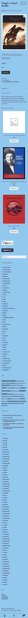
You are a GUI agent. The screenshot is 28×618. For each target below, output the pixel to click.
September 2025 (6, 463)
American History (6, 267)
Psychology (5, 342)
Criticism (5, 285)
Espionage (8, 387)
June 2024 (5, 497)
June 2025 (5, 470)
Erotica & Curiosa (6, 292)
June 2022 (5, 552)
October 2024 (6, 488)
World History (6, 370)
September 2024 (6, 490)
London (3, 396)
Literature (10, 394)
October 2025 (6, 461)
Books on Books (6, 278)
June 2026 (5, 442)
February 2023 (6, 534)
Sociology (5, 354)
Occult (4, 331)
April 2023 (5, 529)
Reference (5, 344)
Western (5, 365)
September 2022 (6, 545)
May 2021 (5, 582)
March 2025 (5, 477)
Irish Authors (13, 390)
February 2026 (6, 452)
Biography (5, 276)
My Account (4, 615)
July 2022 (5, 550)
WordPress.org (5, 598)
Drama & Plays (6, 287)
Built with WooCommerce (15, 610)
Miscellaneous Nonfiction (8, 317)
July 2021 (5, 577)
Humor (4, 301)
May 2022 (5, 554)
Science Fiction (6, 351)
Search (14, 615)
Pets (4, 333)
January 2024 (6, 509)
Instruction (5, 303)
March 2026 (5, 449)
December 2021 (6, 566)
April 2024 (5, 502)
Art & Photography (7, 271)
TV (5, 405)
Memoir (6, 396)
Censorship (13, 385)
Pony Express (16, 81)
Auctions (3, 383)
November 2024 (6, 486)
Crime (4, 387)
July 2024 (5, 495)
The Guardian (15, 403)
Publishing (22, 398)
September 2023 (6, 518)
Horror (4, 299)
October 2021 (6, 570)
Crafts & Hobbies (6, 283)
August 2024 (5, 493)
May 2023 (5, 527)
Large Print (5, 306)
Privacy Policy (5, 610)
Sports (4, 356)
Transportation (6, 358)
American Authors (9, 380)
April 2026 (5, 447)
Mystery (15, 396)
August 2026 (5, 438)
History (23, 388)
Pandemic (5, 398)
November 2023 (6, 513)
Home (4, 10)
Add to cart (5, 72)
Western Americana (7, 367)
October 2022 (6, 543)
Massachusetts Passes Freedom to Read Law (12, 415)
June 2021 (5, 579)
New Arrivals (5, 328)
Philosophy (5, 335)
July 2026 (5, 440)
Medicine (5, 312)
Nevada (8, 10)
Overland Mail (10, 81)
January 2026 (6, 454)
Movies (4, 319)
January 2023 (6, 536)
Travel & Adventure (7, 360)
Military (4, 315)
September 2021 (6, 573)
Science (4, 349)
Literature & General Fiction (9, 308)
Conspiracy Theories (19, 385)
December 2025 (6, 456)
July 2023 (5, 522)
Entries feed (4, 595)
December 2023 (6, 511)
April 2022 (5, 557)
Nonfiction (21, 396)
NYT (3, 398)
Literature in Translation (18, 394)
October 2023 (6, 515)
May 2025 (5, 472)
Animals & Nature (7, 269)
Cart (21, 615)
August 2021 (5, 575)
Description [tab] (4, 88)
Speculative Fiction (7, 403)
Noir (18, 396)
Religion (5, 347)
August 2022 (5, 547)
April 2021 (5, 584)
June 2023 (5, 525)
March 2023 (5, 531)
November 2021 (6, 568)
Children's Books (6, 280)
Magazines (5, 310)
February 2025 (6, 479)
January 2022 (6, 563)
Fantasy (4, 294)
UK (6, 405)
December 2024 (6, 483)
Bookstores (23, 383)
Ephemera (5, 290)
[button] (24, 16)
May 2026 (5, 445)
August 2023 (5, 520)
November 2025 (6, 458)
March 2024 (5, 504)
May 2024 (5, 499)
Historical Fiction (17, 387)
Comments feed (5, 597)
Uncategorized (6, 363)
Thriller (20, 403)
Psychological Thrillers (16, 398)
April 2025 (5, 474)
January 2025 (6, 481)
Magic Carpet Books (9, 4)
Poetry (4, 338)
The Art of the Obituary (8, 417)
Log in (3, 594)
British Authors (6, 385)
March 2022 (5, 559)
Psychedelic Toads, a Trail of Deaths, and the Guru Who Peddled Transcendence (14, 420)
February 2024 (6, 506)
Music (4, 322)
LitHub (23, 394)
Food (4, 296)
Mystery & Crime (6, 324)
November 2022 (6, 541)
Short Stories (22, 401)
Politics (4, 340)
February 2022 (6, 561)
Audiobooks (5, 274)
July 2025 (5, 468)
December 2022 (6, 538)
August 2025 (5, 465)
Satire (3, 401)
